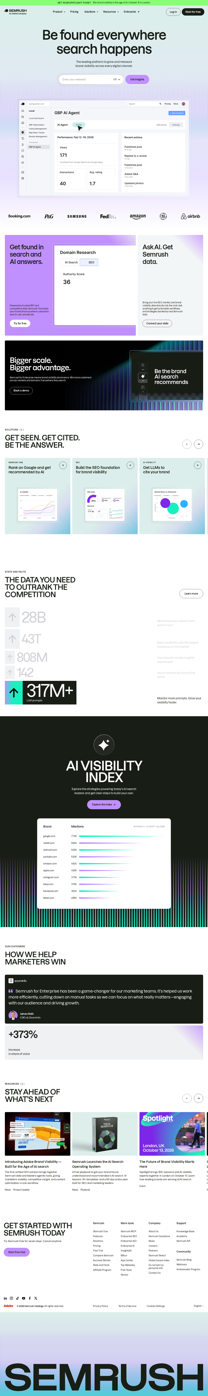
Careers (153, 1246)
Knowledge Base (185, 1231)
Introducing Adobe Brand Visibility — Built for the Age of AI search (33, 1164)
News (152, 1241)
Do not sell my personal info (156, 1266)
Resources (109, 11)
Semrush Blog (183, 1260)
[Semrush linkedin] (5, 1298)
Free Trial (98, 1250)
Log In (173, 12)
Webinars (181, 1264)
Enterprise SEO (129, 1236)
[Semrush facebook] (30, 1298)
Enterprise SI (127, 1246)
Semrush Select (157, 1255)
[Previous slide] (187, 444)
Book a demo (21, 390)
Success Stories (101, 1260)
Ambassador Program (188, 1269)
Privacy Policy (100, 1306)
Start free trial (16, 1252)
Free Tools (126, 1270)
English (198, 1306)
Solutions (90, 11)
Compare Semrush (103, 1255)
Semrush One (100, 1231)
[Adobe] (8, 1306)
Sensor (124, 1275)
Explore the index (102, 804)
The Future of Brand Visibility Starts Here (166, 1164)
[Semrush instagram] (11, 1298)
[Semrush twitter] (36, 1298)
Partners (153, 1250)
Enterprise (130, 11)
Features (98, 1236)
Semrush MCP (128, 1231)
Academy (181, 1236)
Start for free (193, 12)
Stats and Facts (101, 1265)
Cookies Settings (156, 1306)
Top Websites (128, 1265)
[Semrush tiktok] (17, 1298)
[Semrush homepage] (15, 12)
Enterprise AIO (129, 1241)
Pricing (74, 11)
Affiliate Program (102, 1270)
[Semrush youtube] (24, 1298)
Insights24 (126, 1250)
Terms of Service (127, 1306)
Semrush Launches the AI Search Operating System (97, 1164)
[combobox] (87, 79)
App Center (127, 1260)
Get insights (137, 79)
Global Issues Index (159, 1260)
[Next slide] (198, 444)
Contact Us (155, 1273)
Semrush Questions (159, 1236)
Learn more (191, 593)
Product (57, 11)
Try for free (20, 323)
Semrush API (183, 1241)
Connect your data (157, 323)
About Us (154, 1231)
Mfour (124, 1255)
